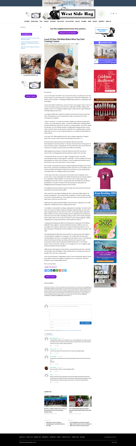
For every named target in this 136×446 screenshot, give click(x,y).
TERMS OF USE (75, 437)
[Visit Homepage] (73, 12)
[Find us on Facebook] (112, 442)
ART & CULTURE (70, 21)
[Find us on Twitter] (113, 13)
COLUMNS (83, 21)
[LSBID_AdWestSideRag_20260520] (105, 227)
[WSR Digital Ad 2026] (105, 109)
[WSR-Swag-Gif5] (105, 178)
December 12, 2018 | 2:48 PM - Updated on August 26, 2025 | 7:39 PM (59, 43)
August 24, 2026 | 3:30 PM (51, 413)
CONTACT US (29, 437)
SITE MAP (82, 437)
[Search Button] (40, 27)
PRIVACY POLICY (66, 437)
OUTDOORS (53, 21)
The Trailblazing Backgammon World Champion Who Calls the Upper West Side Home (80, 410)
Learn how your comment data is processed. (71, 330)
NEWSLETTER (37, 437)
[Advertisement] (105, 132)
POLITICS (77, 21)
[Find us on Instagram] (116, 13)
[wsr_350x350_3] (105, 81)
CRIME (89, 21)
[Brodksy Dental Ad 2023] (105, 202)
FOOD (41, 21)
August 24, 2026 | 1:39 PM (75, 413)
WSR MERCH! (45, 437)
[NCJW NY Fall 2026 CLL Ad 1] (105, 153)
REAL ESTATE (60, 21)
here (81, 138)
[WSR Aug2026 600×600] (105, 251)
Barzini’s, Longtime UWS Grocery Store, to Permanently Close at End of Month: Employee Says (55, 410)
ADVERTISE (52, 437)
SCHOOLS (46, 21)
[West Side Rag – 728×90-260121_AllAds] (68, 3)
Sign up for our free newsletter (68, 32)
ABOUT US (108, 21)
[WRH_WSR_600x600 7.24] (105, 52)
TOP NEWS (26, 21)
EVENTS (59, 437)
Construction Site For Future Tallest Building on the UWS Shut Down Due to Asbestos (30, 43)
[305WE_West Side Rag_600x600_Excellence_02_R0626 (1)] (30, 65)
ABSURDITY (101, 21)
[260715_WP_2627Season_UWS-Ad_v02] (105, 276)
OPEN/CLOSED (34, 21)
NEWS (77, 43)
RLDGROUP (114, 437)
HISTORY (95, 21)
